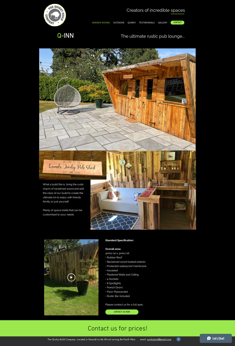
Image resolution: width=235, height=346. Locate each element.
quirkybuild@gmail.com (159, 339)
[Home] (178, 339)
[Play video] (71, 277)
